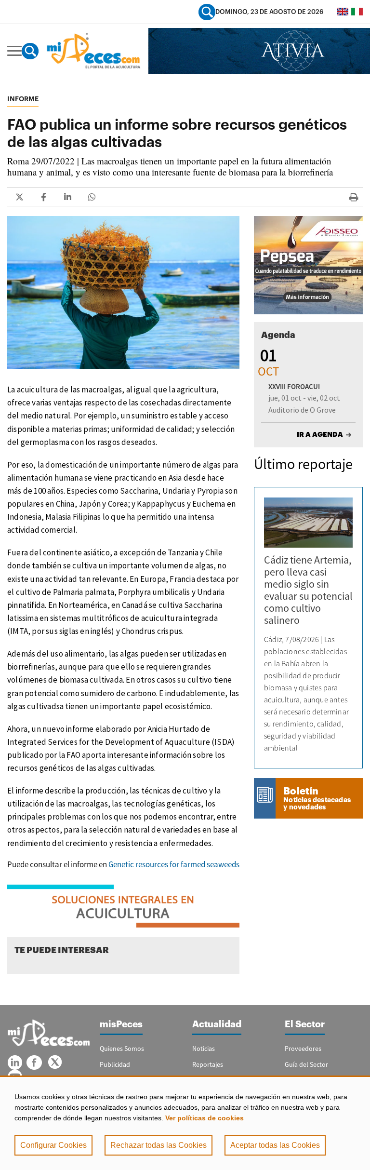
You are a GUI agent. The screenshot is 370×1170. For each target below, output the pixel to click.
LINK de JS (19, 196)
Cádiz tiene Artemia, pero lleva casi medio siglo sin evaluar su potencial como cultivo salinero (308, 590)
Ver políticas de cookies (204, 1118)
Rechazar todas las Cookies (158, 1145)
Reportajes (207, 1064)
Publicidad (115, 1064)
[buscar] (206, 11)
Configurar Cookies (53, 1145)
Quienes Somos (122, 1048)
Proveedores (303, 1048)
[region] (185, 1123)
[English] (342, 11)
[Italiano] (357, 11)
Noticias (203, 1048)
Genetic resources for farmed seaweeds (173, 864)
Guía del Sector (306, 1064)
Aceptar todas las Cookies (275, 1145)
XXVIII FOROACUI (294, 386)
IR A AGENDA (320, 434)
